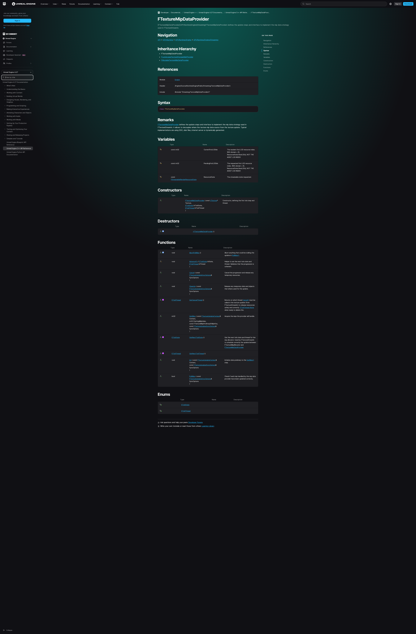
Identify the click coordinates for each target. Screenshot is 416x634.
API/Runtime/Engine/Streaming (206, 40)
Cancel (191, 273)
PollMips (192, 376)
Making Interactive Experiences (18, 109)
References (267, 47)
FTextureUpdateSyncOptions (200, 275)
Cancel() (246, 300)
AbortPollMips (194, 253)
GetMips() (250, 360)
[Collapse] (5, 148)
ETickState (189, 205)
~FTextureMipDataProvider (203, 231)
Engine (177, 80)
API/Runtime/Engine (183, 40)
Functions (267, 67)
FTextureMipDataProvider (168, 124)
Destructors (267, 64)
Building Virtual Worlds (15, 96)
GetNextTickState (196, 337)
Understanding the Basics (16, 89)
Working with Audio (13, 116)
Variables (266, 57)
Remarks (266, 54)
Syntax (266, 50)
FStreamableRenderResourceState (184, 179)
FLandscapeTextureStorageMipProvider (177, 57)
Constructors (268, 61)
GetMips (192, 316)
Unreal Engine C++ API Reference (237, 12)
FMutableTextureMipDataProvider (175, 60)
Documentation (176, 12)
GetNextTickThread (196, 353)
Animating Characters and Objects (19, 113)
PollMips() (235, 255)
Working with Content (14, 93)
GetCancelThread (195, 300)
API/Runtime (168, 40)
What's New (11, 86)
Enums (265, 71)
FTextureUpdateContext (211, 316)
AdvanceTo (193, 261)
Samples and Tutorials (15, 138)
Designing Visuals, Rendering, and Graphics (19, 101)
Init (190, 360)
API (159, 40)
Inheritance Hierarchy (271, 44)
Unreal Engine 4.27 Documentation (15, 82)
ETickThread (189, 208)
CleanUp (192, 286)
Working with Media (14, 120)
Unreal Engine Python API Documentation (16, 153)
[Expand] (5, 85)
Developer (165, 12)
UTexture (213, 200)
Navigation (267, 40)
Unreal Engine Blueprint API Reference (16, 143)
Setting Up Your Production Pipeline (17, 124)
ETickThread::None (247, 307)
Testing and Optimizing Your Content (17, 130)
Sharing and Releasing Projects (18, 135)
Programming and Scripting (16, 106)
